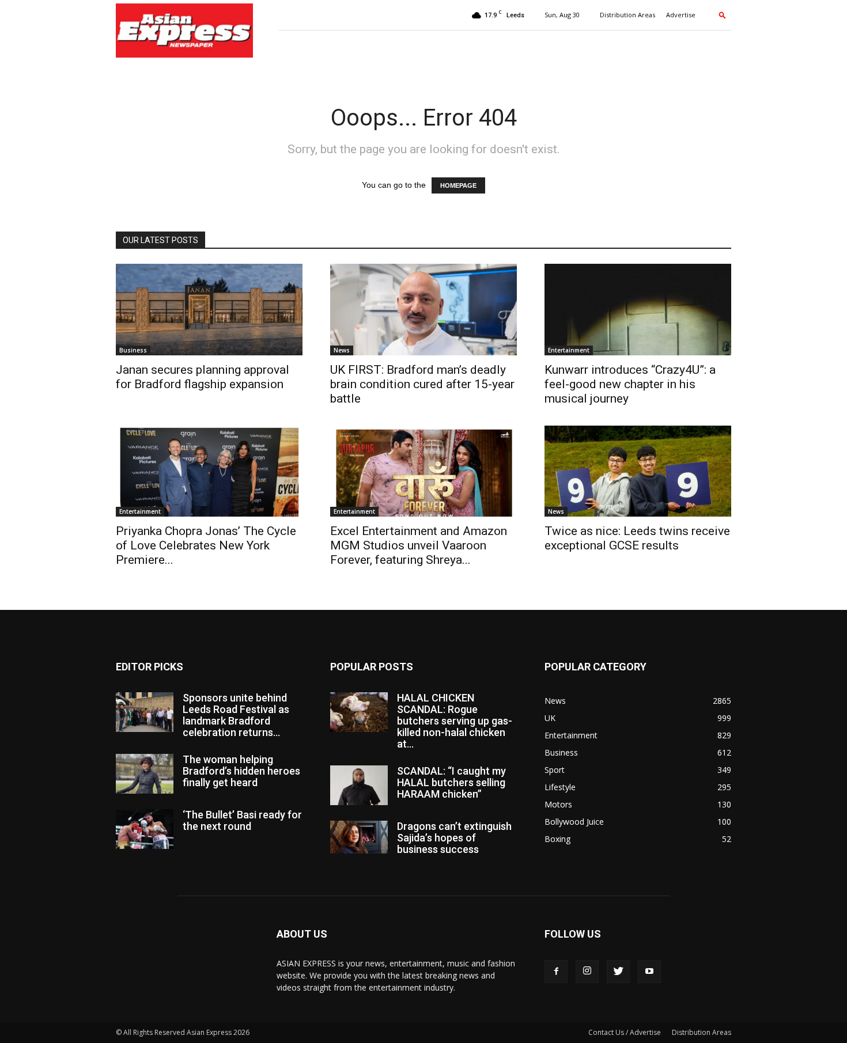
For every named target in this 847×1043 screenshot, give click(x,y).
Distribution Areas (627, 14)
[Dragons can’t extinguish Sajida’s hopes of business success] (359, 837)
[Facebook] (556, 971)
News (342, 350)
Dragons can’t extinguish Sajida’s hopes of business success (454, 837)
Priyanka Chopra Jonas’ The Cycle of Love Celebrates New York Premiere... (206, 545)
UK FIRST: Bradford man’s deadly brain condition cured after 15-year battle (422, 384)
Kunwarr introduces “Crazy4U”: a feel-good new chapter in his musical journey (630, 384)
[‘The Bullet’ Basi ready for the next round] (144, 829)
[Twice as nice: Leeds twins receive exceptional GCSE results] (637, 471)
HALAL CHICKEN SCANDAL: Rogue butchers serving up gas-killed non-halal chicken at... (454, 721)
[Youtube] (649, 971)
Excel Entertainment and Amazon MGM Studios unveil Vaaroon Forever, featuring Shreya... (418, 545)
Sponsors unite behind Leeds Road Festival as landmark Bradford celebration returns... (236, 715)
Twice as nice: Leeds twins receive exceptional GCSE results (637, 538)
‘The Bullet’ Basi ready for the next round (242, 820)
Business (133, 350)
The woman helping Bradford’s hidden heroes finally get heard (241, 770)
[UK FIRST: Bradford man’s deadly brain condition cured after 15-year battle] (423, 309)
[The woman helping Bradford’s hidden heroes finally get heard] (144, 774)
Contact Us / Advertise (624, 1032)
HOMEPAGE (458, 185)
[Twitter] (618, 971)
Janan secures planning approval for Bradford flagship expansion (202, 377)
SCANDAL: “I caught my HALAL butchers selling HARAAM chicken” (451, 782)
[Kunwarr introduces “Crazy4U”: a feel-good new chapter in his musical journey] (637, 309)
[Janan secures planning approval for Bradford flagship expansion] (209, 309)
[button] (722, 14)
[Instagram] (587, 971)
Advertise (680, 14)
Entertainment (568, 350)
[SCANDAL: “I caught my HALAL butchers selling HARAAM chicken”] (359, 785)
